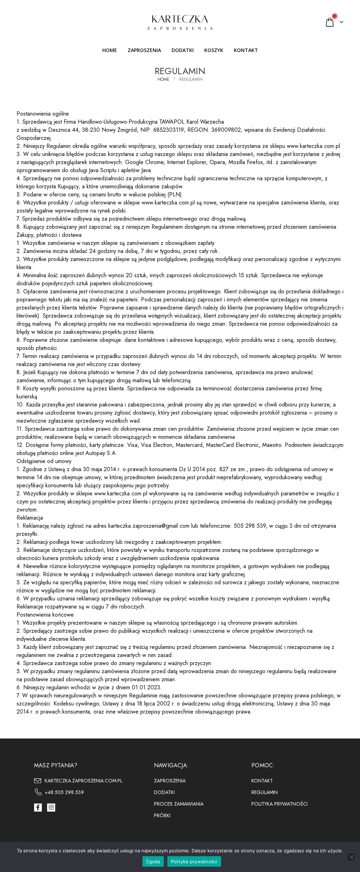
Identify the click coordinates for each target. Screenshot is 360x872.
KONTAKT (246, 50)
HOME (109, 50)
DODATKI (183, 50)
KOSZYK (213, 50)
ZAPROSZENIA (144, 50)
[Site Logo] (180, 22)
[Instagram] (51, 807)
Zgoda (153, 861)
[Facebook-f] (38, 807)
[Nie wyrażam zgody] (351, 856)
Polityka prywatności (194, 861)
